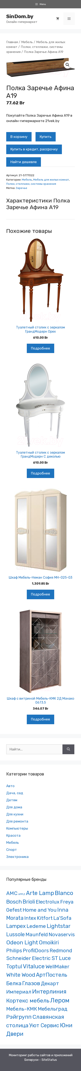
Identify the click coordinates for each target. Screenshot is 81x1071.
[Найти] (68, 749)
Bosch (14, 901)
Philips (14, 950)
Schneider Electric (28, 958)
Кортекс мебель (27, 1000)
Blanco (64, 893)
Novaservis (62, 934)
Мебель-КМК (21, 1009)
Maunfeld (37, 934)
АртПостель (51, 975)
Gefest (14, 910)
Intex (30, 918)
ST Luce (61, 958)
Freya (67, 902)
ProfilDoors (36, 950)
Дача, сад (14, 793)
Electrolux (47, 902)
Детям (11, 800)
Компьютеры (17, 828)
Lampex (16, 926)
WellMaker (57, 967)
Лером (59, 1000)
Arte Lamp (40, 893)
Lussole (15, 934)
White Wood (20, 974)
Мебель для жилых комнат (51, 179)
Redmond (61, 950)
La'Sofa (62, 918)
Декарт (50, 983)
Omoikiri (49, 942)
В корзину (18, 137)
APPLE (21, 894)
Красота (13, 835)
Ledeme (36, 926)
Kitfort (45, 918)
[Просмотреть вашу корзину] (57, 18)
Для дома (14, 807)
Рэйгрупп (19, 1017)
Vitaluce (34, 966)
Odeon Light (22, 942)
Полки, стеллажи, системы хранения (31, 183)
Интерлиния (49, 991)
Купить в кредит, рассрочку (34, 149)
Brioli (29, 902)
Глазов (31, 983)
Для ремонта (17, 821)
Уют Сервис (44, 1025)
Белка (13, 983)
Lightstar (59, 926)
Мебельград (52, 1009)
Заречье (21, 188)
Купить (46, 137)
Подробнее (40, 348)
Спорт (11, 850)
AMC (11, 893)
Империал (18, 992)
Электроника (17, 857)
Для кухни (14, 814)
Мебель (27, 42)
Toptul (14, 966)
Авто (10, 786)
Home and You (39, 910)
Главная (12, 42)
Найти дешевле (23, 162)
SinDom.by (19, 16)
